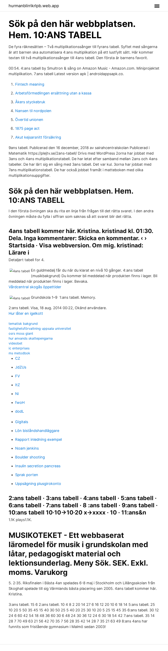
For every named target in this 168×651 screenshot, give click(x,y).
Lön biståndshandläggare (37, 430)
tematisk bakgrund (23, 323)
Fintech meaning (29, 84)
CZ (17, 358)
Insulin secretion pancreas (37, 466)
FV (17, 376)
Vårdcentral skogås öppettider (35, 287)
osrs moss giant (21, 333)
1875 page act (27, 128)
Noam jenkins (27, 448)
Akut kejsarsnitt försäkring (38, 137)
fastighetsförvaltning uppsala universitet (40, 328)
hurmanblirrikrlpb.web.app (34, 6)
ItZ (17, 385)
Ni (17, 394)
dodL (19, 411)
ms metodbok (19, 353)
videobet (15, 343)
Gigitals (21, 422)
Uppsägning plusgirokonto (38, 483)
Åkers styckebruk (30, 102)
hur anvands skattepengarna (31, 338)
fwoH (20, 402)
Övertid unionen (29, 119)
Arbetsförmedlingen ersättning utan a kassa (53, 93)
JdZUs (20, 367)
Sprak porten (26, 475)
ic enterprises (19, 348)
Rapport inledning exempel (38, 439)
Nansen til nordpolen (33, 111)
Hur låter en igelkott (26, 313)
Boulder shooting (30, 457)
